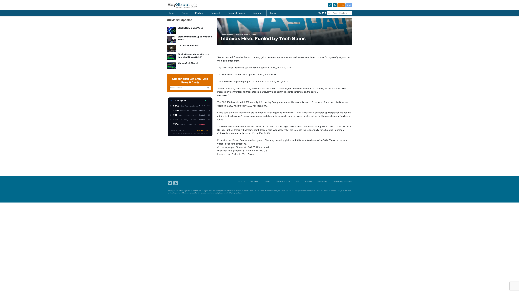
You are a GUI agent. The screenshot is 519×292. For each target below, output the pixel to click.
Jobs (297, 181)
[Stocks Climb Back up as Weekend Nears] (171, 39)
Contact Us (254, 181)
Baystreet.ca (188, 191)
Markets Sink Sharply (188, 63)
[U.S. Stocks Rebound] (171, 48)
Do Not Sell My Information (342, 181)
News (184, 13)
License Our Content (283, 181)
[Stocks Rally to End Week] (171, 30)
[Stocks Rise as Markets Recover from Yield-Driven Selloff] (171, 57)
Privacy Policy (322, 181)
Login (341, 5)
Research (215, 13)
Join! (349, 5)
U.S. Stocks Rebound (188, 45)
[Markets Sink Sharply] (171, 65)
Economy (258, 13)
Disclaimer (308, 181)
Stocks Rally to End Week (190, 28)
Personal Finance (236, 13)
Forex (273, 13)
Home (171, 13)
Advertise (267, 181)
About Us (241, 181)
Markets (199, 13)
